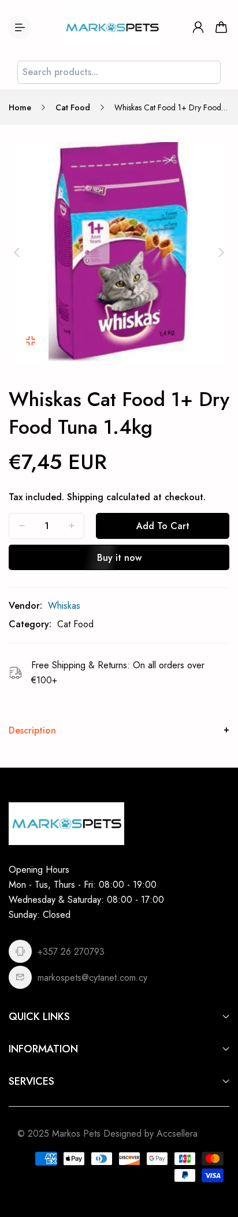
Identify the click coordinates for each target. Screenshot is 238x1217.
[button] (17, 252)
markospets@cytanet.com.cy (92, 977)
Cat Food (72, 107)
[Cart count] (221, 27)
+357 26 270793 (71, 951)
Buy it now (119, 557)
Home (20, 107)
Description (32, 730)
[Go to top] (217, 1159)
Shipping (85, 497)
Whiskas (64, 605)
